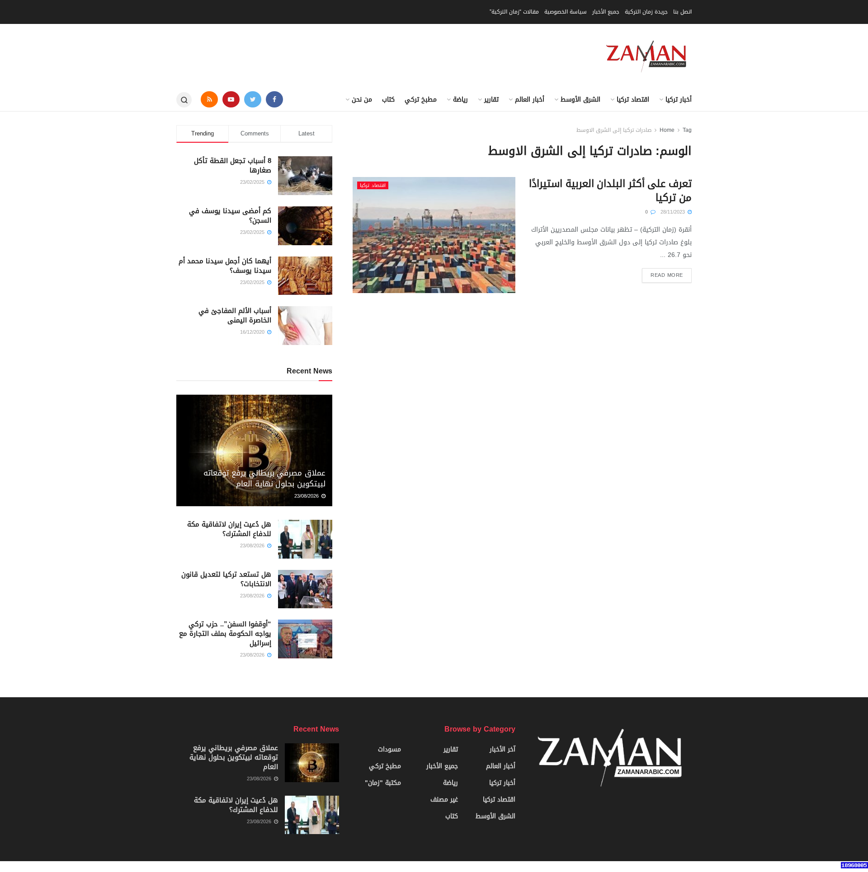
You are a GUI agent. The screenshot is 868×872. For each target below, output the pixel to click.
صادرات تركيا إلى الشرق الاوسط (613, 130)
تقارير (491, 99)
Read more (667, 275)
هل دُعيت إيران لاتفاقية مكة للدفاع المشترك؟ (229, 529)
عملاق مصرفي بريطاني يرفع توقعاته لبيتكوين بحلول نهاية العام (264, 478)
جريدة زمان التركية (646, 12)
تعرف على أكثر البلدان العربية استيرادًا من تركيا (610, 190)
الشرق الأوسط (580, 99)
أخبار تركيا (678, 99)
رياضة (460, 99)
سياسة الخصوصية (565, 12)
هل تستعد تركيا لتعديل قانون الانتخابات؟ (226, 579)
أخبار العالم (529, 99)
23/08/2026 (307, 496)
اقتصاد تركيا (633, 99)
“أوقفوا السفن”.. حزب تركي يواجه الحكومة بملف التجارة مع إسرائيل (225, 633)
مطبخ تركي (421, 99)
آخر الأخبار (502, 749)
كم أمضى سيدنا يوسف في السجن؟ (230, 216)
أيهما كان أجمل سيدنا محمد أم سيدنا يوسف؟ (225, 266)
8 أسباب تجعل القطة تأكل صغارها (232, 165)
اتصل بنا (682, 12)
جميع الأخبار (605, 12)
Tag (687, 130)
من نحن (362, 99)
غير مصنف (444, 799)
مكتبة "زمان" (383, 783)
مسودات (389, 749)
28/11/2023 (673, 212)
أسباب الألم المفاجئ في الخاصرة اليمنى (234, 315)
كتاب (388, 99)
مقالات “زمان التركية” (514, 12)
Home (667, 130)
